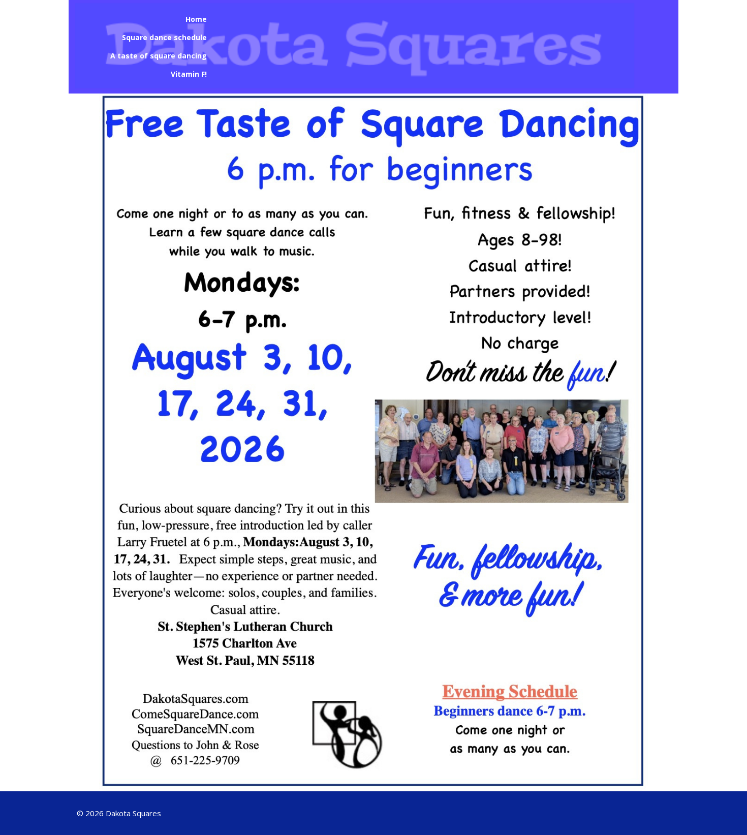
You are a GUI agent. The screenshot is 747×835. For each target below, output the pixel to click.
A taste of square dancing (158, 55)
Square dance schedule (164, 37)
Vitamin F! (189, 74)
